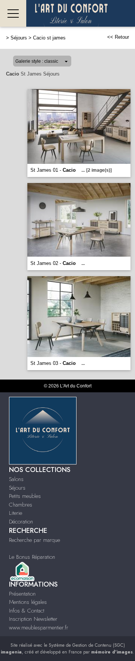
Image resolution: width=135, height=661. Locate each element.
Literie (15, 513)
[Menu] (13, 13)
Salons (16, 479)
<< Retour (118, 37)
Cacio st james (49, 38)
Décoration (21, 521)
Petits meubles (25, 496)
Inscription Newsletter (33, 619)
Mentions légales (28, 602)
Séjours (18, 38)
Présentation (22, 594)
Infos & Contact (26, 611)
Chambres (20, 505)
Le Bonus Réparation (32, 557)
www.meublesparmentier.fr (38, 627)
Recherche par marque (34, 540)
